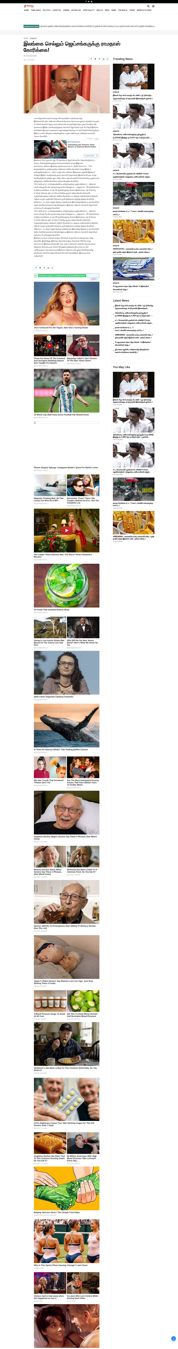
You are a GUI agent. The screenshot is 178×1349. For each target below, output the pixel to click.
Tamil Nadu (36, 10)
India (107, 10)
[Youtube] (91, 1)
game (113, 10)
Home (26, 10)
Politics (46, 10)
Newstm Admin (31, 56)
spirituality (88, 10)
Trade (132, 10)
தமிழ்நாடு (33, 38)
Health (100, 10)
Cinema (66, 10)
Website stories (144, 10)
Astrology (76, 10)
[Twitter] (88, 1)
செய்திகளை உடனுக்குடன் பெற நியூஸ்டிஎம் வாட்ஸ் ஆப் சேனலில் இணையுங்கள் (62, 275)
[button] (153, 6)
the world (122, 10)
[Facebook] (86, 1)
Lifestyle (57, 10)
